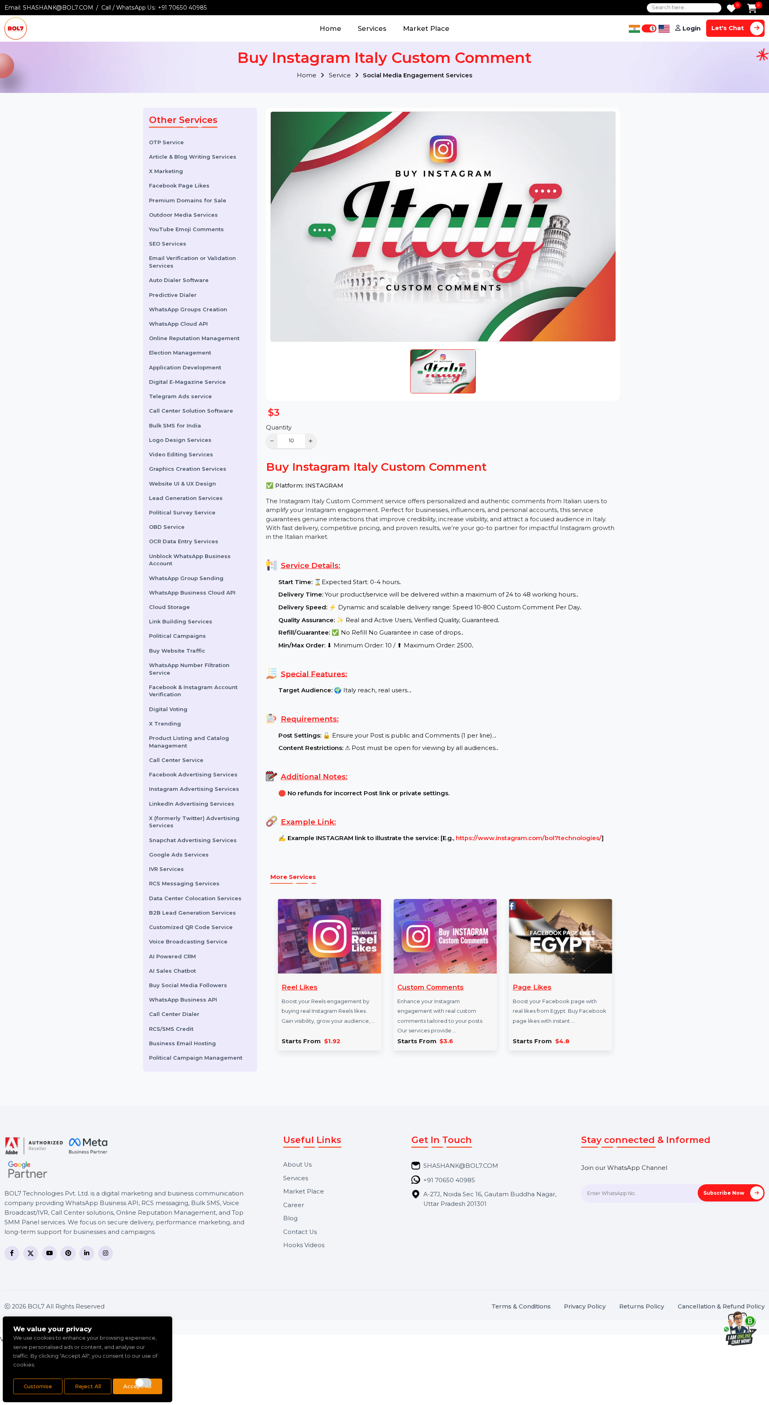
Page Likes (532, 987)
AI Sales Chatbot (172, 970)
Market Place (426, 28)
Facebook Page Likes (179, 185)
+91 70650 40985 (182, 7)
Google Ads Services (179, 854)
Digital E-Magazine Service (187, 381)
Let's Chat (728, 28)
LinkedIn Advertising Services (191, 803)
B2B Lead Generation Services (192, 912)
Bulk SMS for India (175, 425)
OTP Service (166, 142)
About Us (297, 1165)
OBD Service (167, 527)
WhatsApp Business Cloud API (192, 592)
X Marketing (166, 170)
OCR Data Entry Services (183, 541)
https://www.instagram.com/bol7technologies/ (529, 838)
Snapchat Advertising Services (193, 840)
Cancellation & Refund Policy (721, 1307)
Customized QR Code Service (191, 926)
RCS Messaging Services (184, 883)
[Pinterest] (67, 1253)
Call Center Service (176, 759)
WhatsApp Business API (183, 999)
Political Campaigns (177, 636)
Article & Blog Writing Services (192, 156)
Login (691, 28)
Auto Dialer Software (179, 280)
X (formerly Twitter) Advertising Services (194, 821)
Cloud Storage (169, 606)
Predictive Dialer (173, 294)
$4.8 (562, 1041)
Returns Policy (641, 1307)
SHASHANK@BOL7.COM (58, 7)
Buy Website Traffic (177, 650)
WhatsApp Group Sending (186, 577)
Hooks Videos (303, 1245)
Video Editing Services (181, 454)
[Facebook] (11, 1253)
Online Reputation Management (194, 338)
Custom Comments (430, 987)
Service (340, 75)
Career (293, 1205)
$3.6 (446, 1041)
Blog (290, 1219)
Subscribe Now (724, 1193)
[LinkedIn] (86, 1253)
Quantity (279, 427)
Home (330, 28)
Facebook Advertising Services (193, 774)
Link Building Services (180, 621)
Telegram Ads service (180, 396)
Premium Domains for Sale (187, 200)
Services (372, 28)
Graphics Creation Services (187, 469)
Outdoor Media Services (183, 214)
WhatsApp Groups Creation (188, 309)
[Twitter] (30, 1253)
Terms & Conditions (521, 1307)
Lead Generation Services (186, 497)
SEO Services (167, 243)
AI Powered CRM (172, 956)
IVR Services (166, 869)
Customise (38, 1386)
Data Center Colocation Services (195, 898)
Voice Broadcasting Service (188, 941)
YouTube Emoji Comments (186, 229)
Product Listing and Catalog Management (189, 741)
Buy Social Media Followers (188, 985)
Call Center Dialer (174, 1014)
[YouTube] (49, 1253)
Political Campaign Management (195, 1057)
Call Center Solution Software (191, 410)
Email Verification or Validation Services (192, 262)
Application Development (185, 367)
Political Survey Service (182, 512)
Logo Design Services (180, 439)
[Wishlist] (731, 9)
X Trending (165, 723)
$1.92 (332, 1041)
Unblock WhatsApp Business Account (190, 559)
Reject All (88, 1386)
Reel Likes (300, 987)
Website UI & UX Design (182, 483)
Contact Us (300, 1232)
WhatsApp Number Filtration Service (189, 668)
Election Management (180, 352)
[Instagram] (105, 1253)
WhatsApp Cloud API (178, 323)
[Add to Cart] (752, 9)
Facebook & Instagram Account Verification (193, 690)
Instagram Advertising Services (194, 789)
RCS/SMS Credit (171, 1028)
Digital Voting (168, 709)
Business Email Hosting (182, 1043)
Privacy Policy (585, 1307)
